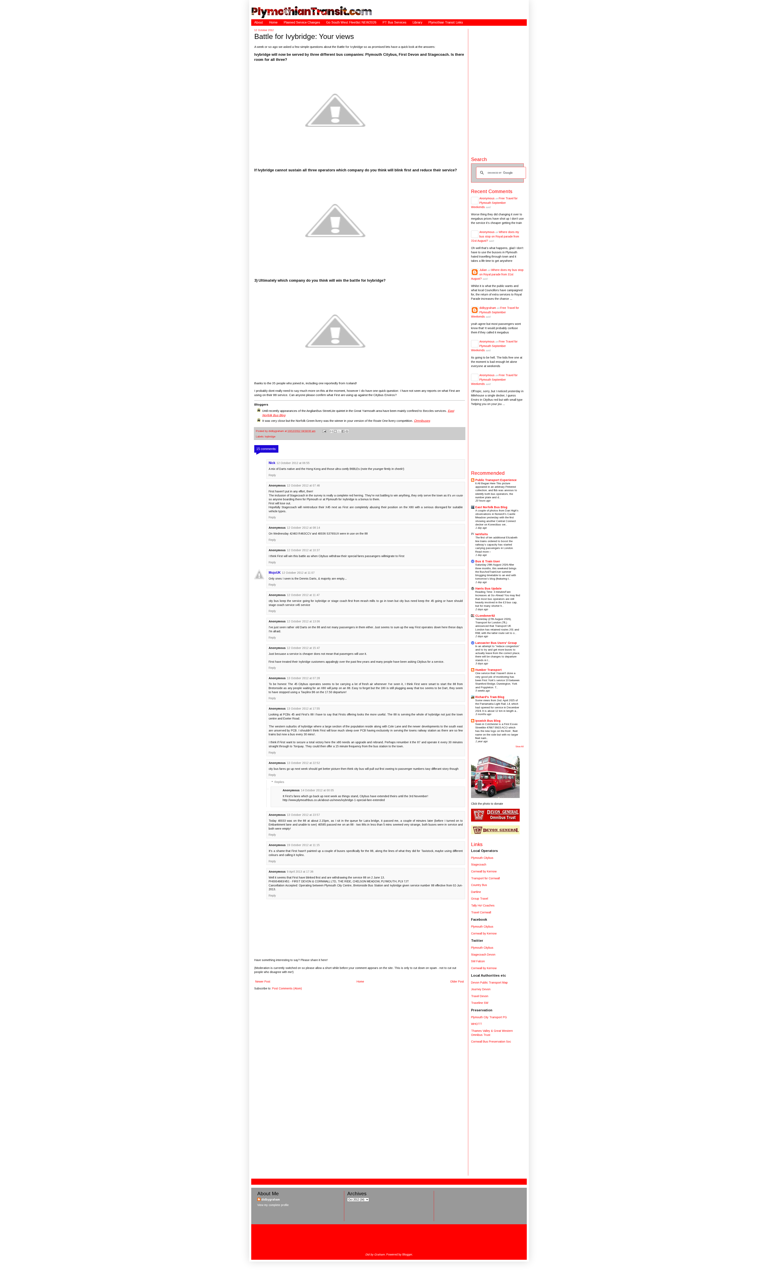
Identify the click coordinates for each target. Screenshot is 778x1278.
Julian (483, 270)
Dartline (476, 892)
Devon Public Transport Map (489, 982)
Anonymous (487, 198)
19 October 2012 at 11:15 (303, 845)
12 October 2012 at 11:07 (298, 572)
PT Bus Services (394, 22)
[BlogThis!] (335, 431)
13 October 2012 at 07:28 (303, 678)
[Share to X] (339, 431)
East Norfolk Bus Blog (491, 507)
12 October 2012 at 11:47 (303, 595)
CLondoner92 (485, 615)
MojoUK (275, 572)
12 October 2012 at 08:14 (303, 527)
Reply (272, 475)
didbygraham (276, 431)
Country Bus (479, 885)
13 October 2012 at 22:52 (303, 763)
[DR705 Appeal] (495, 797)
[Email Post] (324, 431)
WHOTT (476, 1024)
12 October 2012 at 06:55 (293, 463)
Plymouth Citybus (482, 857)
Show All (519, 746)
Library (417, 22)
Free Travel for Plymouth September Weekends (494, 203)
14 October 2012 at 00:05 (317, 790)
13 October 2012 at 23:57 (303, 814)
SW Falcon (478, 961)
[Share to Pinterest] (347, 431)
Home (273, 22)
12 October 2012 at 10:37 (303, 550)
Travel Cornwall (481, 912)
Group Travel (479, 898)
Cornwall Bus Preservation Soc (491, 1041)
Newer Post (262, 981)
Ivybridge (270, 436)
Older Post (457, 981)
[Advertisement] (497, 89)
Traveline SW (479, 1002)
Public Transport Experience (496, 480)
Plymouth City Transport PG (489, 1017)
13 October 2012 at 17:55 (303, 708)
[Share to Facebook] (343, 431)
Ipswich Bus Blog (487, 720)
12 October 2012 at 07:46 (303, 485)
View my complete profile (273, 1205)
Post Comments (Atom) (287, 988)
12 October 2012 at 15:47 (303, 648)
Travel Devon (479, 996)
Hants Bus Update (488, 588)
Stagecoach (478, 864)
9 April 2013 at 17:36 (300, 871)
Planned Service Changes (302, 22)
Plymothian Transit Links (445, 22)
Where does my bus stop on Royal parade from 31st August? (495, 236)
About (258, 22)
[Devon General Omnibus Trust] (495, 820)
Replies (279, 782)
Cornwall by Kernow (484, 871)
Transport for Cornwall (485, 878)
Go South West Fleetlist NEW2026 (351, 22)
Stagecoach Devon (483, 954)
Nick (272, 463)
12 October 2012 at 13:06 (303, 621)
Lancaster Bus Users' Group (496, 642)
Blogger (407, 1254)
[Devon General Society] (495, 833)
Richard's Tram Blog (489, 697)
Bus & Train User (487, 561)
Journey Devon (481, 989)
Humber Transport (488, 669)
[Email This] (331, 431)
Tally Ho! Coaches (483, 905)
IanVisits (481, 534)
